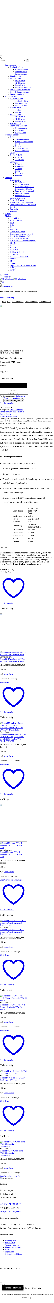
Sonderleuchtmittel (22, 196)
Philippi (13, 259)
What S (13, 268)
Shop (9, 302)
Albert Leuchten (16, 220)
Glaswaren (19, 160)
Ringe (17, 171)
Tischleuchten (20, 83)
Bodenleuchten (21, 85)
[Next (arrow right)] (4, 1284)
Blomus (13, 227)
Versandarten (10, 1243)
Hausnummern (21, 128)
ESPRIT (13, 243)
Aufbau (18, 110)
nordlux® (14, 254)
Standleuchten (15, 78)
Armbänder (19, 166)
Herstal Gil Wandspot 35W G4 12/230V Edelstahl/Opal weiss (12, 660)
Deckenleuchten (16, 67)
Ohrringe (18, 169)
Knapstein (14, 250)
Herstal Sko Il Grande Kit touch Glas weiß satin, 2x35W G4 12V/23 (12, 1007)
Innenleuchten (10, 65)
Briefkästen (19, 130)
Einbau (18, 112)
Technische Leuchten (18, 126)
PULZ (12, 261)
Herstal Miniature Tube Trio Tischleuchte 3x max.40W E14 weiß (12, 854)
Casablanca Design (17, 232)
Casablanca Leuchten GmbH (21, 234)
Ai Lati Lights (15, 218)
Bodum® (13, 229)
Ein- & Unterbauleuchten (20, 90)
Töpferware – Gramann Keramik (23, 265)
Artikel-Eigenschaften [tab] (8, 416)
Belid (12, 225)
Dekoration (14, 137)
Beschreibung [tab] (5, 414)
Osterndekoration (22, 139)
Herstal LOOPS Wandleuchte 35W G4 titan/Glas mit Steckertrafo (11, 1153)
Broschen (19, 173)
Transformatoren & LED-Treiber (23, 205)
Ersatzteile (14, 209)
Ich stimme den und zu (12, 397)
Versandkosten (9, 674)
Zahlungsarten (10, 1240)
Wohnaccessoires (12, 135)
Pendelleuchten (21, 74)
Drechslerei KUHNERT (19, 238)
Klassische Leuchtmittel (24, 187)
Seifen (12, 153)
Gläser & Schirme (17, 200)
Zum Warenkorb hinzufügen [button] (11, 880)
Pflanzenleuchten (17, 94)
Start (4, 302)
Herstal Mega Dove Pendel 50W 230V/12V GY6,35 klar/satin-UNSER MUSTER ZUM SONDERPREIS (13, 737)
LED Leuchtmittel (22, 184)
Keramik (18, 157)
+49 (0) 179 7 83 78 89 (10, 1204)
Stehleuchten (20, 81)
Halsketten (19, 164)
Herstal (13, 247)
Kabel (12, 207)
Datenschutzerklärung (12, 398)
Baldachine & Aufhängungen (21, 202)
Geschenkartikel (21, 148)
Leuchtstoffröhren (22, 193)
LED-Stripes (20, 182)
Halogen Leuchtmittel (23, 189)
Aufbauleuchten (21, 69)
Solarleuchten (15, 123)
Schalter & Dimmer (17, 198)
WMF (12, 270)
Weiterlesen (4, 682)
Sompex (13, 263)
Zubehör (8, 178)
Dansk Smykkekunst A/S (20, 236)
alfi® (12, 223)
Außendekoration (22, 151)
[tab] (27, 414)
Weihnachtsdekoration (24, 141)
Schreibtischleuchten (23, 87)
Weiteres (18, 175)
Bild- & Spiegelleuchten (19, 92)
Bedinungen (20, 396)
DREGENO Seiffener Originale (23, 241)
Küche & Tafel (16, 155)
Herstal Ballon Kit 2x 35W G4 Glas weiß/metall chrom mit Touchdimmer (12, 932)
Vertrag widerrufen (12, 1245)
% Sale (8, 214)
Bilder (17, 144)
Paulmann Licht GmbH (19, 256)
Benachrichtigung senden (13, 401)
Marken (8, 216)
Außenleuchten (11, 96)
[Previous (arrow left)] (1, 1284)
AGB (7, 1249)
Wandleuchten (15, 76)
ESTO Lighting (16, 245)
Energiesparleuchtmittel (24, 191)
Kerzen (18, 146)
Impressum (9, 1252)
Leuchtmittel (15, 180)
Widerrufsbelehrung (13, 1247)
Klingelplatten (20, 132)
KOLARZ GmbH (17, 252)
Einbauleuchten (21, 72)
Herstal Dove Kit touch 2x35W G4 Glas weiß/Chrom (12, 1079)
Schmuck (13, 162)
